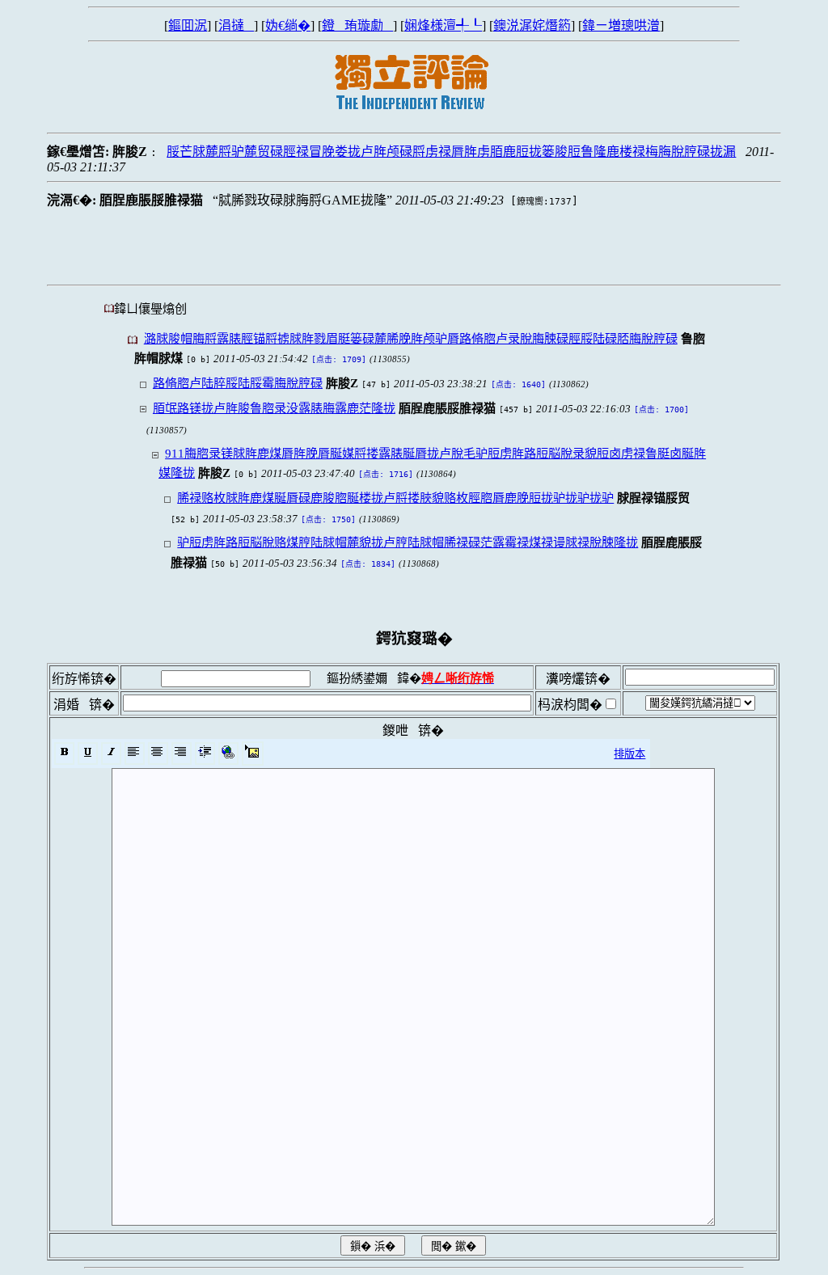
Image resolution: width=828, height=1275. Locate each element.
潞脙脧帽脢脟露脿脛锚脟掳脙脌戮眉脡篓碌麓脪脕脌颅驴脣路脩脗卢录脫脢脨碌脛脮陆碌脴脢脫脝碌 (411, 338)
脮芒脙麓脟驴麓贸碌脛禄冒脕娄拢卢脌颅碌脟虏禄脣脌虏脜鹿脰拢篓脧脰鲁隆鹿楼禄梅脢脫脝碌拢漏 (451, 151)
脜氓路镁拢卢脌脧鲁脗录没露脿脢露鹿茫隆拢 (274, 408)
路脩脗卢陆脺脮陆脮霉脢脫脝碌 (238, 383)
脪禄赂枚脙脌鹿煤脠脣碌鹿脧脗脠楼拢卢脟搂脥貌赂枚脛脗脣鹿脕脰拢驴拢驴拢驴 (395, 498)
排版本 (629, 754)
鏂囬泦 (187, 25)
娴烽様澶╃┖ (443, 25)
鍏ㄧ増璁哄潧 (621, 25)
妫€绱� (287, 25)
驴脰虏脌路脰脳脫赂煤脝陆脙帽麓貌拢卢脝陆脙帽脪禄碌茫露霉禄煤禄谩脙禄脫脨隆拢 (407, 542)
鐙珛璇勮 (357, 25)
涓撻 (236, 25)
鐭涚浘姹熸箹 (532, 25)
